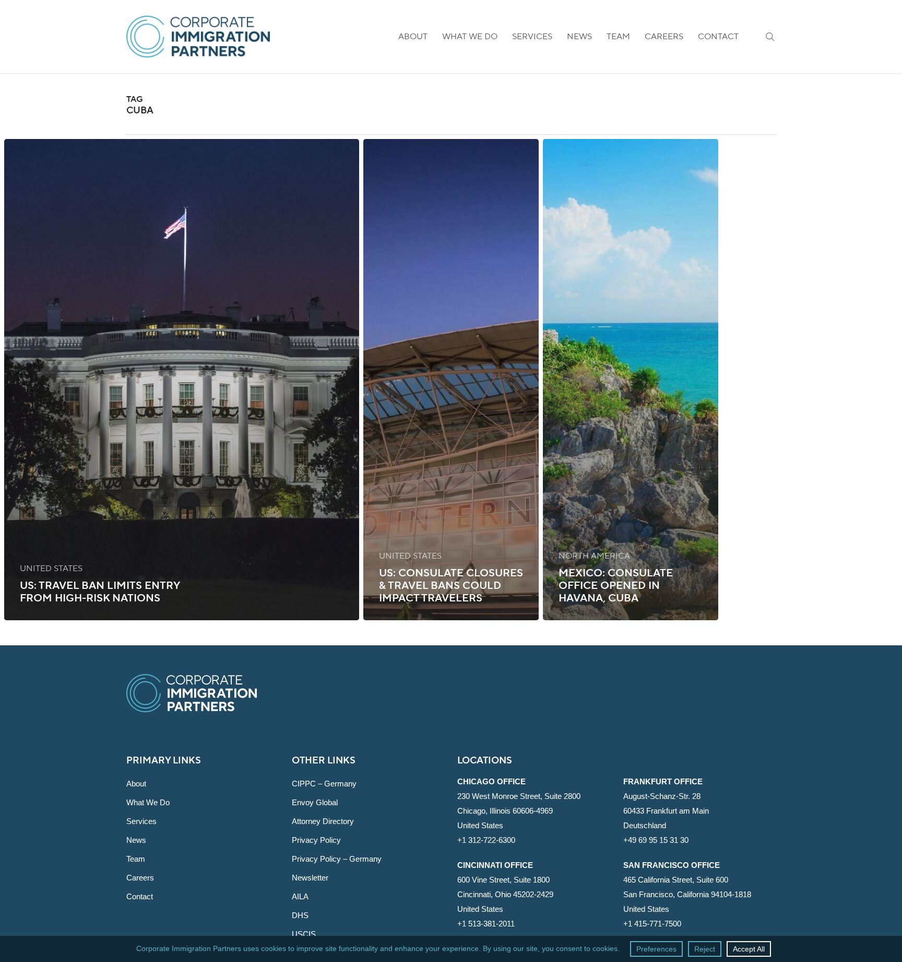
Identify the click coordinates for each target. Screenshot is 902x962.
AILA (300, 896)
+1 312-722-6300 (486, 840)
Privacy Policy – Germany (337, 858)
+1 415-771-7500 (652, 923)
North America (594, 556)
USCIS (304, 934)
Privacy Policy (316, 840)
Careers (140, 877)
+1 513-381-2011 (486, 923)
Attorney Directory (323, 821)
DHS (300, 915)
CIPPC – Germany (324, 783)
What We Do (148, 802)
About (136, 783)
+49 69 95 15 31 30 (656, 840)
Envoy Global (315, 802)
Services (141, 821)
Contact (139, 896)
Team (135, 858)
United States (51, 568)
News (136, 840)
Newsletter (310, 877)
